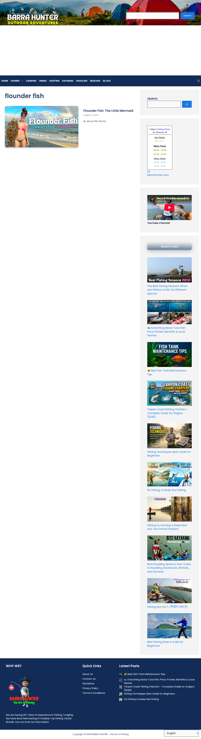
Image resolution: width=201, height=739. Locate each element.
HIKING (43, 80)
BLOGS (107, 80)
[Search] (187, 104)
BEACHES (95, 80)
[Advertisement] (100, 53)
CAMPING (31, 80)
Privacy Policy (90, 688)
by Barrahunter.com (158, 173)
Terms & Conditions (93, 693)
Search (187, 15)
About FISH (92, 121)
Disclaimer (88, 683)
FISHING (15, 80)
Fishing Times (163, 129)
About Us (87, 674)
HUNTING (54, 80)
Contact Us (88, 679)
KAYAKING (67, 80)
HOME (4, 80)
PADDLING (81, 80)
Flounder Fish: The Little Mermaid (108, 111)
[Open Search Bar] (198, 80)
